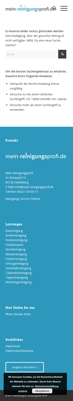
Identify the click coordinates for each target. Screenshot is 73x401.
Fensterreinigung (16, 240)
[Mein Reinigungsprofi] (30, 8)
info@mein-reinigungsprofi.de (34, 187)
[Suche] (52, 8)
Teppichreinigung (16, 277)
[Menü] (62, 8)
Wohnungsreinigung (18, 282)
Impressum (12, 346)
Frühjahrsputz (14, 245)
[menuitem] (52, 8)
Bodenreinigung (15, 235)
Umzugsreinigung (16, 263)
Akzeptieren (42, 391)
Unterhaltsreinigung (18, 268)
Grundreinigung (15, 249)
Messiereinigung (16, 254)
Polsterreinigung (16, 259)
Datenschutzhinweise (19, 351)
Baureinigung (14, 231)
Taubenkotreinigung (18, 273)
